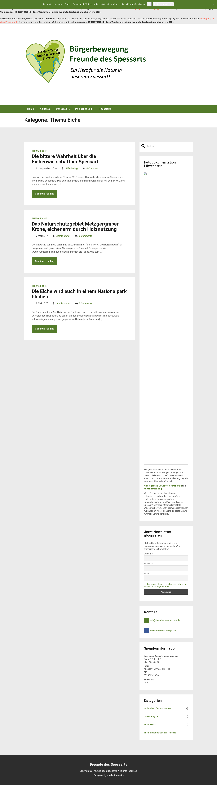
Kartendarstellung (153, 489)
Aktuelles (45, 109)
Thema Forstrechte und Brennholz (160, 733)
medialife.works (115, 775)
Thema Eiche (39, 151)
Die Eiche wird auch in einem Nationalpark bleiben (79, 294)
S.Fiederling (71, 168)
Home (30, 109)
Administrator (63, 236)
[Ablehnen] (213, 4)
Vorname (148, 554)
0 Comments (93, 168)
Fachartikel (105, 109)
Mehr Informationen (163, 4)
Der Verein (61, 109)
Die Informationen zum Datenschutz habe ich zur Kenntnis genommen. (165, 585)
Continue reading (44, 193)
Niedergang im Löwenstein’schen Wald (163, 486)
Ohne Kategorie (151, 716)
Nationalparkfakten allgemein (158, 708)
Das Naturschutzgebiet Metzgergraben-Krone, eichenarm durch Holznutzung (77, 226)
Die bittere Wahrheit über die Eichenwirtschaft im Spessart (65, 159)
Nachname (149, 563)
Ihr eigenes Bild (83, 109)
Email (146, 573)
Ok (149, 4)
